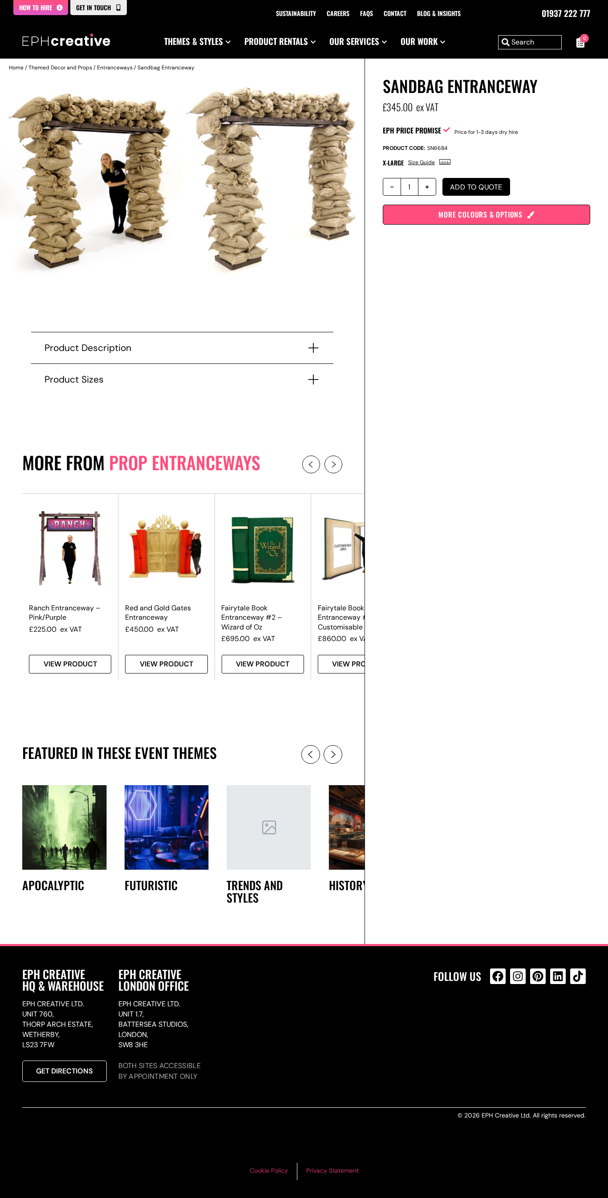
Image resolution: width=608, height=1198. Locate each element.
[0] (578, 42)
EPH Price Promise (412, 130)
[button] (311, 464)
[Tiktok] (578, 976)
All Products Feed (500, 1014)
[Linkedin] (558, 976)
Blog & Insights (439, 13)
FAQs (366, 13)
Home (16, 67)
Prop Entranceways (184, 462)
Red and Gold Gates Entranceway (158, 612)
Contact (395, 13)
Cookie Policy (269, 1170)
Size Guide (421, 162)
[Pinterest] (538, 976)
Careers (338, 13)
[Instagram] (518, 976)
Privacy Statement (332, 1170)
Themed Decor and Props (60, 67)
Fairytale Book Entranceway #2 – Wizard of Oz (251, 617)
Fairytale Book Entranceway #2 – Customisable (348, 617)
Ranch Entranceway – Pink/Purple (65, 612)
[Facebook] (498, 976)
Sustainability (296, 13)
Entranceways (115, 67)
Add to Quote (476, 187)
